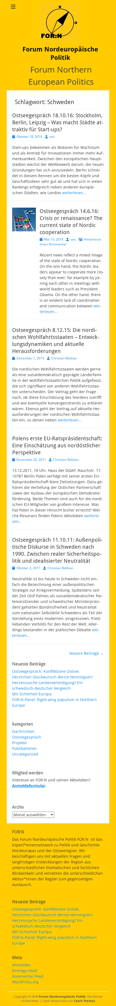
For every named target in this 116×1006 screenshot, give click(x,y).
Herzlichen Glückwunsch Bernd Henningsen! (52, 676)
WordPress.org (25, 981)
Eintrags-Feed (24, 970)
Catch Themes (84, 1001)
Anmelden (21, 964)
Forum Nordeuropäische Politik (62, 996)
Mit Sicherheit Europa (32, 693)
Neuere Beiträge (86, 653)
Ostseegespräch (26, 737)
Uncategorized (25, 754)
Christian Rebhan (64, 358)
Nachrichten (23, 731)
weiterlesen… (74, 192)
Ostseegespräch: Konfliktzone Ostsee (45, 671)
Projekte (19, 742)
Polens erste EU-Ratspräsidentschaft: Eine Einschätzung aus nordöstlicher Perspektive (57, 445)
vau (52, 136)
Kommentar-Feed (27, 976)
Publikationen (24, 748)
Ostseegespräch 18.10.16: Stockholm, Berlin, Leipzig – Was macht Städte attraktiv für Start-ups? (57, 122)
